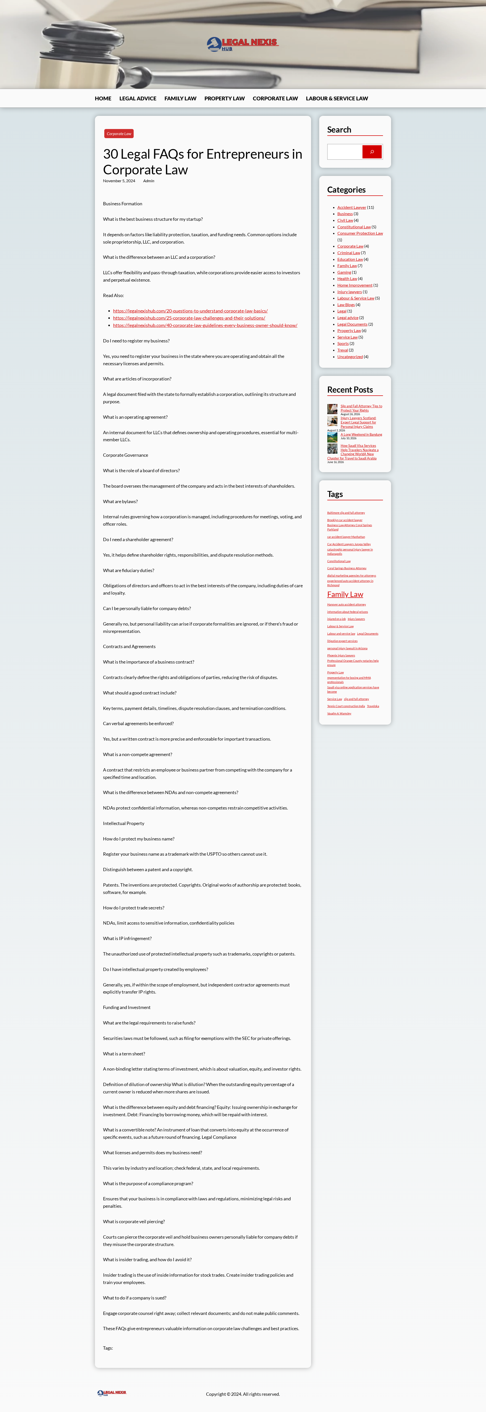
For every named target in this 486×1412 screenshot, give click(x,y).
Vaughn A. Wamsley (339, 713)
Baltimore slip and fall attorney (346, 512)
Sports (343, 343)
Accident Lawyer (351, 207)
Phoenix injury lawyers (341, 655)
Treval (342, 349)
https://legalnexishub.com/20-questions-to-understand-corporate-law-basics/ (190, 311)
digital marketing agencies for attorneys (351, 575)
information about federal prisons (347, 611)
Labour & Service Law (355, 298)
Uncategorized (350, 356)
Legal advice (347, 317)
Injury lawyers (349, 291)
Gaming (344, 272)
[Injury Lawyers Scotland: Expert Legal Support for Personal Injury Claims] (332, 421)
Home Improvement (355, 285)
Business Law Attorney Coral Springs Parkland (349, 527)
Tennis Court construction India (346, 706)
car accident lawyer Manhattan (346, 536)
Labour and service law (341, 633)
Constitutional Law (354, 226)
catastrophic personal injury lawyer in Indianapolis (350, 551)
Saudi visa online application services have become (353, 689)
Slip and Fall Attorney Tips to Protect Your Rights (361, 408)
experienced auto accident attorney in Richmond (350, 583)
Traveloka (373, 706)
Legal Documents (352, 324)
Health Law (347, 278)
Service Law (347, 337)
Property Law (349, 330)
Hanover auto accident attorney (346, 604)
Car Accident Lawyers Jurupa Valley (349, 544)
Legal (342, 310)
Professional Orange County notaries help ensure (353, 663)
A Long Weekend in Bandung (361, 434)
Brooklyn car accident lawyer (344, 520)
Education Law (350, 259)
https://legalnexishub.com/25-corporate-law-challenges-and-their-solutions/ (189, 318)
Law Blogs (346, 304)
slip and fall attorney (356, 699)
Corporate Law (119, 133)
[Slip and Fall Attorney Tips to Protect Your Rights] (332, 409)
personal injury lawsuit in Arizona (347, 648)
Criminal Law (348, 252)
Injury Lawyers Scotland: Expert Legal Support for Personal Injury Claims (358, 422)
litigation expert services (342, 641)
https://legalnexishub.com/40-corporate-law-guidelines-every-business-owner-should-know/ (205, 325)
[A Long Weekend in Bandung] (332, 438)
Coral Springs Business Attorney (347, 568)
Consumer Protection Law (360, 233)
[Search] (372, 151)
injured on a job (336, 618)
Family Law (347, 265)
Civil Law (345, 220)
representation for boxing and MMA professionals (349, 680)
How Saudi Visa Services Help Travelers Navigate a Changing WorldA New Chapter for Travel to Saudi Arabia (353, 452)
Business (345, 213)
